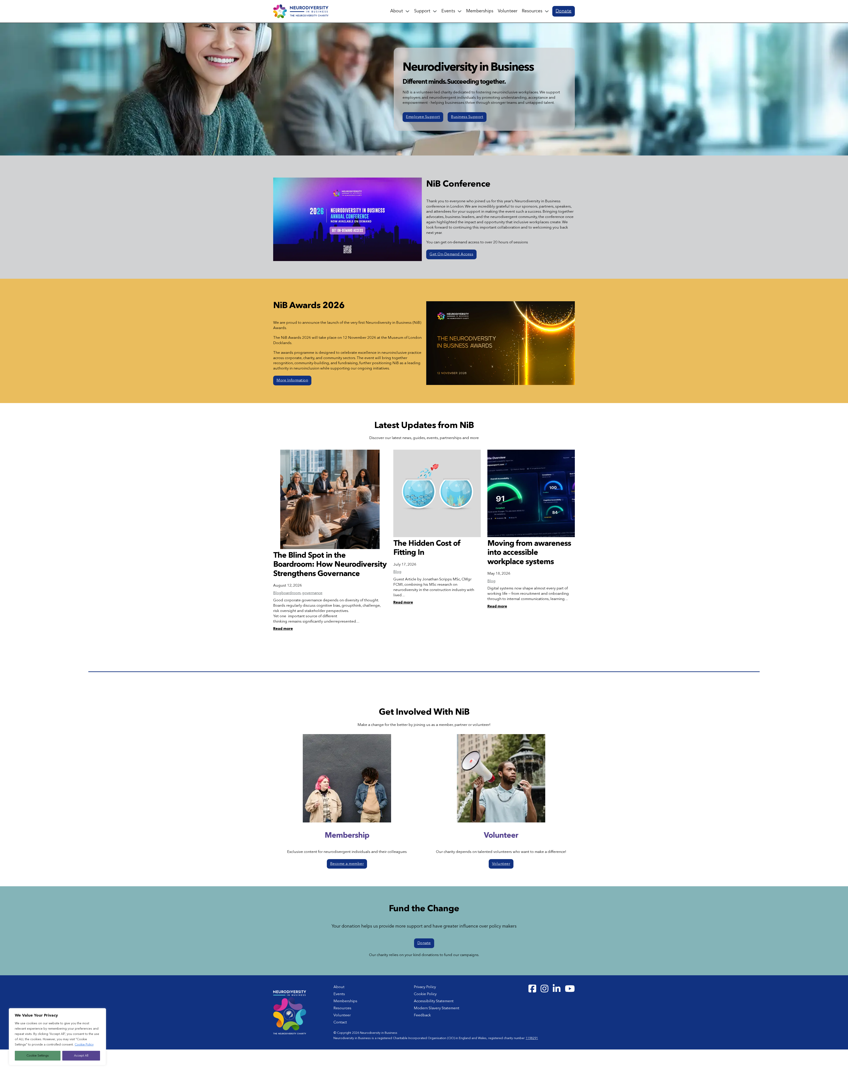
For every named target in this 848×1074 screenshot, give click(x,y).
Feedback (422, 1015)
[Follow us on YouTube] (570, 989)
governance (312, 593)
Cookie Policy (84, 1044)
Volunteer (507, 11)
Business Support (467, 117)
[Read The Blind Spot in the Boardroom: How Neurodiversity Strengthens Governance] (330, 499)
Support (422, 11)
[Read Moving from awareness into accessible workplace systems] (531, 493)
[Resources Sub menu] (547, 11)
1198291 (532, 1038)
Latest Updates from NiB (424, 425)
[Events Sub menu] (459, 11)
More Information (292, 380)
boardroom (291, 593)
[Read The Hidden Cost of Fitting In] (437, 493)
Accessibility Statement (434, 1001)
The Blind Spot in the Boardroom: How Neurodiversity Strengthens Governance (330, 565)
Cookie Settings (37, 1055)
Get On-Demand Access (451, 254)
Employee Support (423, 117)
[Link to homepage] (300, 11)
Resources (532, 11)
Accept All (81, 1055)
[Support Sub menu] (435, 11)
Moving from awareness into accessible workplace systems (529, 553)
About (396, 11)
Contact (340, 1022)
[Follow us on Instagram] (544, 989)
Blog (277, 593)
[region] (57, 1036)
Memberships (479, 11)
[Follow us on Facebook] (532, 989)
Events (448, 11)
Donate (564, 11)
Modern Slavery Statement (436, 1008)
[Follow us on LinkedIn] (556, 989)
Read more (283, 629)
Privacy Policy (425, 987)
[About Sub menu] (407, 11)
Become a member (347, 864)
